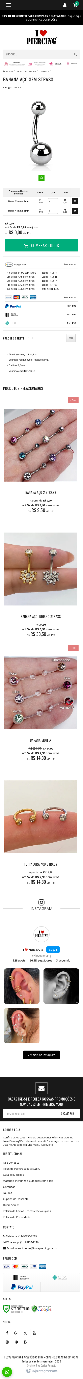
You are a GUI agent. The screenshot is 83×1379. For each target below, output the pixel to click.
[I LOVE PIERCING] (41, 37)
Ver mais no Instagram (41, 1055)
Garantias (9, 1187)
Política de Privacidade (17, 1217)
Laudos (7, 1193)
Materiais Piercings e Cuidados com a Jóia (28, 1181)
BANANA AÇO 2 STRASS (40, 492)
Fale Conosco (11, 1162)
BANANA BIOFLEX (41, 740)
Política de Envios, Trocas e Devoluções (27, 1211)
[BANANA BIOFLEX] (40, 705)
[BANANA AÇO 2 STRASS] (40, 457)
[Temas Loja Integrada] (48, 1365)
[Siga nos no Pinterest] (16, 1342)
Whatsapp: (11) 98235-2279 (22, 1242)
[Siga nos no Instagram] (7, 1342)
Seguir (53, 949)
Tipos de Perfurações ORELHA (21, 1168)
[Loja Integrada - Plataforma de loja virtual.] (41, 1371)
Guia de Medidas (13, 1175)
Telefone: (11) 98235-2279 (21, 1236)
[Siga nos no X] (25, 1333)
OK (71, 338)
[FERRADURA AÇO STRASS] (40, 829)
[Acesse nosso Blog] (25, 1342)
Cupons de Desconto (16, 1199)
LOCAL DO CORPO (26, 71)
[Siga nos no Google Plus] (16, 1333)
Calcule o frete (13, 338)
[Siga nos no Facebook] (7, 1333)
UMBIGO (44, 71)
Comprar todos (44, 245)
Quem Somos (11, 1205)
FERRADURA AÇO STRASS (40, 864)
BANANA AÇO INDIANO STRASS (41, 616)
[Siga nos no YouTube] (34, 1333)
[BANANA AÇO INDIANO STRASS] (40, 581)
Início (9, 71)
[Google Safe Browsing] (41, 1309)
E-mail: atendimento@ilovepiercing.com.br (32, 1248)
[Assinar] (67, 1113)
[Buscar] (75, 54)
